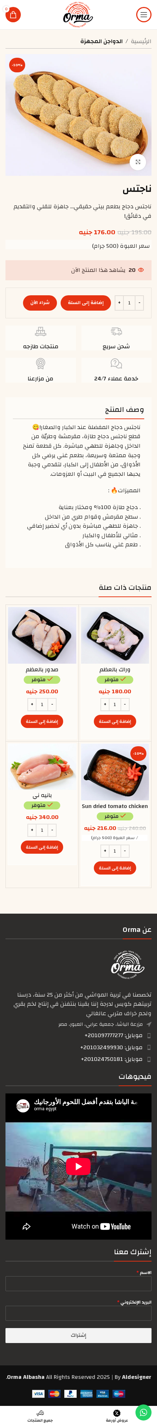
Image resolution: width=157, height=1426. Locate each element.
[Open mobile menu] (144, 14)
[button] (115, 721)
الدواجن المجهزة (101, 41)
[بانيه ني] (42, 767)
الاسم (144, 1272)
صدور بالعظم (42, 669)
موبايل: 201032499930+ (111, 1047)
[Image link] (128, 964)
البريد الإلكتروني (134, 1302)
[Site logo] (78, 14)
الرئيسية (141, 41)
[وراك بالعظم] (115, 635)
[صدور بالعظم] (42, 635)
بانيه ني (42, 795)
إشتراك (78, 1335)
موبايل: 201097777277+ (113, 1035)
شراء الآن (40, 302)
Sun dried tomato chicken (115, 806)
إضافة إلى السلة (86, 302)
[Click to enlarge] (138, 162)
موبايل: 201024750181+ (112, 1059)
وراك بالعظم (115, 669)
